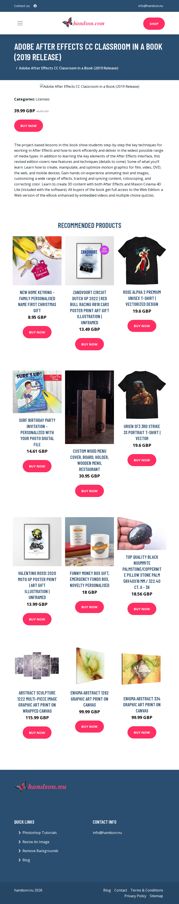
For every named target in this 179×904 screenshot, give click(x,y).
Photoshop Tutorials (39, 832)
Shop (154, 23)
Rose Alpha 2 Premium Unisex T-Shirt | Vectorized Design (142, 298)
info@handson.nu (150, 6)
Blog (26, 860)
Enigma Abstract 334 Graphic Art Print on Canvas (142, 704)
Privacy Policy (135, 895)
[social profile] (35, 6)
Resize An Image (35, 841)
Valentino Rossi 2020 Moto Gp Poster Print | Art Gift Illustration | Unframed (37, 585)
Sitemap (156, 895)
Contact (120, 890)
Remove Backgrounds (40, 850)
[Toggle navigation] (20, 23)
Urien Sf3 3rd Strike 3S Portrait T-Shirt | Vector (142, 432)
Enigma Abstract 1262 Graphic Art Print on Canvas (90, 698)
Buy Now (29, 125)
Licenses (43, 99)
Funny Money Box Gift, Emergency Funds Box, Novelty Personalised (89, 579)
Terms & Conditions (147, 890)
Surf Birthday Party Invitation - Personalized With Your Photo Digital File (37, 432)
